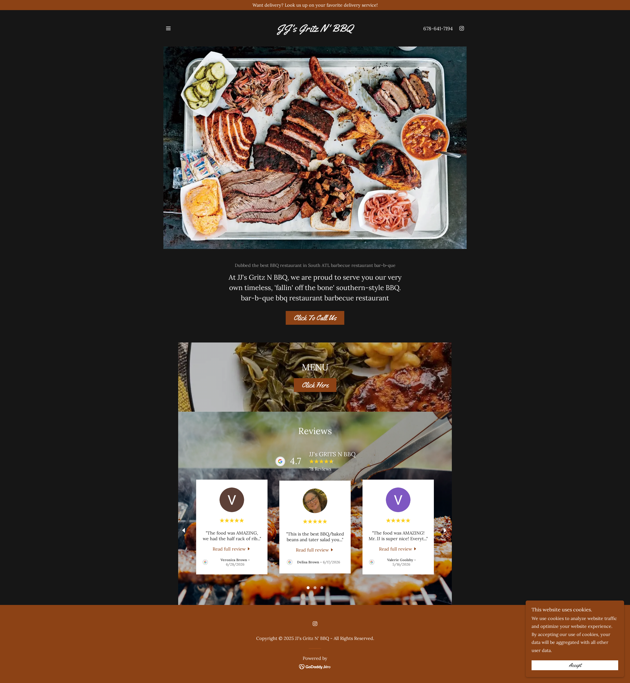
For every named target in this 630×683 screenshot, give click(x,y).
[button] (168, 28)
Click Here (315, 385)
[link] (315, 30)
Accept (575, 665)
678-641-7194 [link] (438, 28)
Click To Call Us (315, 317)
